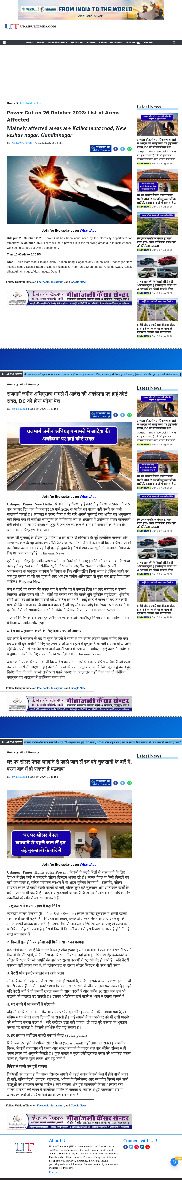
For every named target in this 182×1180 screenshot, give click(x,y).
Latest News (149, 106)
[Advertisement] (91, 70)
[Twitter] (131, 1147)
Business (116, 42)
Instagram (57, 281)
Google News (78, 281)
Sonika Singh (19, 408)
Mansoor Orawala (22, 142)
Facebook (43, 281)
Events (148, 42)
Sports (91, 42)
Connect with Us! (140, 1140)
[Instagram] (136, 1147)
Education (77, 42)
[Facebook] (125, 1147)
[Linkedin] (142, 1147)
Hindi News (28, 384)
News (29, 42)
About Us (58, 1140)
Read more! (55, 1172)
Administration (57, 42)
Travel (41, 42)
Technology (132, 42)
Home (11, 103)
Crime (103, 42)
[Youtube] (147, 1147)
